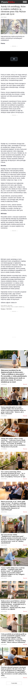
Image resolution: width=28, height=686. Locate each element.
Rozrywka (25, 384)
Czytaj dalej (14, 683)
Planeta (8, 2)
